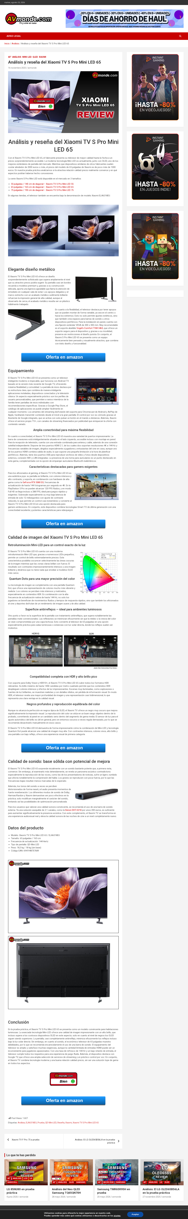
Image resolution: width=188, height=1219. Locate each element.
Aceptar (135, 1214)
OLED (167, 1182)
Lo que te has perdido (21, 1155)
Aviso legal (14, 36)
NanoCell (12, 1182)
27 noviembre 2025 (152, 1197)
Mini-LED (27, 57)
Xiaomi (42, 57)
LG (31, 1178)
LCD (25, 1178)
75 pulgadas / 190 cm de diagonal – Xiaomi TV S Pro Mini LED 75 (42, 190)
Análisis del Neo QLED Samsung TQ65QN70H (66, 1191)
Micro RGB (108, 1182)
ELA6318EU (31, 1122)
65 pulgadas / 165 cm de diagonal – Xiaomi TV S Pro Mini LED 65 (42, 187)
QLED (35, 57)
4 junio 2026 (12, 1197)
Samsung (80, 1182)
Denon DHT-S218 (73, 810)
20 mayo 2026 (103, 1197)
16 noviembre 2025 (17, 68)
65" (9, 57)
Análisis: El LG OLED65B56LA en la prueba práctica (95, 1141)
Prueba (41, 1122)
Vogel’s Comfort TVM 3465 (90, 328)
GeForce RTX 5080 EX (33, 482)
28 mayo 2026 (58, 1197)
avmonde (32, 68)
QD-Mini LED (51, 1122)
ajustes (117, 1215)
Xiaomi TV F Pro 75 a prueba (25, 1139)
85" (8, 1178)
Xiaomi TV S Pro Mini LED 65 (86, 1122)
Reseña (60, 1122)
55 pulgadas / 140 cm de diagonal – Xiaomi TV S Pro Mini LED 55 (42, 184)
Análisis (16, 57)
